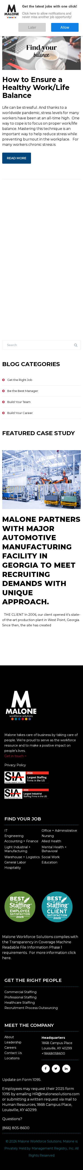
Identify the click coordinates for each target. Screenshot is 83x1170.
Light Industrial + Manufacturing (17, 849)
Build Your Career (20, 413)
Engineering (13, 836)
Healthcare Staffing (19, 1003)
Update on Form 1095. (21, 1080)
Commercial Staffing (20, 992)
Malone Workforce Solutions (39, 1141)
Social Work (51, 857)
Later (45, 25)
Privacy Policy (15, 765)
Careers (10, 1048)
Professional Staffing (20, 997)
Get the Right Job (19, 380)
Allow (69, 25)
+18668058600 (53, 1054)
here (6, 958)
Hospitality (12, 868)
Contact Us (13, 1053)
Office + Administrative (59, 831)
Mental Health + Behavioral (54, 849)
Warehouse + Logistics (22, 857)
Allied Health (51, 841)
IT (5, 831)
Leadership (12, 1042)
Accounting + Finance (21, 841)
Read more (16, 158)
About (9, 1037)
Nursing (48, 836)
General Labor (15, 862)
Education (49, 862)
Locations (11, 1058)
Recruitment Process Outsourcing (31, 1008)
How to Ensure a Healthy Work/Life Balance (35, 87)
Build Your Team (19, 402)
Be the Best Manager (22, 391)
